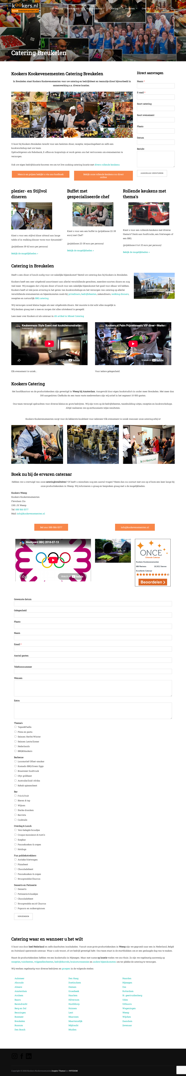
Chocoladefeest (25, 869)
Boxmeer (19, 1016)
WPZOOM (73, 1070)
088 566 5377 (21, 509)
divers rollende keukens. (107, 164)
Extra (17, 700)
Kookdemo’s (73, 8)
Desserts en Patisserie (25, 885)
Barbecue (18, 757)
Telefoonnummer (23, 666)
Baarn (18, 999)
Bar (16, 791)
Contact (162, 8)
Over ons (146, 8)
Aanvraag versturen (152, 173)
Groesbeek (73, 991)
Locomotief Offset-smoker (31, 761)
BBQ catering (41, 298)
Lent (70, 1012)
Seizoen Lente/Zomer (28, 741)
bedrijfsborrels (61, 961)
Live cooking (56, 8)
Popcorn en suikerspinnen (31, 908)
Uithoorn (127, 1003)
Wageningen (129, 1008)
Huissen (72, 1008)
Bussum (19, 1025)
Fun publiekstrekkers (25, 855)
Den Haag (73, 978)
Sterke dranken (26, 810)
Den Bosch (20, 1029)
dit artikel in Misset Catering (69, 316)
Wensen (18, 678)
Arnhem (19, 995)
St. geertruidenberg (132, 995)
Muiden (72, 1029)
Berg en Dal (20, 1008)
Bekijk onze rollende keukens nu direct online (103, 176)
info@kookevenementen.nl (31, 513)
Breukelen (20, 1021)
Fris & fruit (23, 795)
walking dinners (120, 294)
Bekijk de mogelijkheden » (24, 253)
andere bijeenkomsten (104, 961)
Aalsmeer (19, 978)
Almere (18, 986)
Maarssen (73, 1016)
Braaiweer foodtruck (28, 770)
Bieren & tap (24, 800)
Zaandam (127, 1021)
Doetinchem (74, 982)
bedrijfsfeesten (89, 294)
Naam (141, 81)
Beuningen (20, 1012)
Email (18, 644)
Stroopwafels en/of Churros (32, 903)
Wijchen (126, 1016)
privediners (74, 294)
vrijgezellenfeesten (44, 961)
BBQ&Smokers (25, 751)
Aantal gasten (21, 655)
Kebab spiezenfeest (27, 785)
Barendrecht (21, 1003)
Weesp (125, 1012)
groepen (66, 968)
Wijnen (21, 805)
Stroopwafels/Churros (29, 878)
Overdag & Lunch (23, 826)
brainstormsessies (79, 961)
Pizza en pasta (25, 731)
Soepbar (22, 839)
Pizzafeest (23, 864)
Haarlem (72, 995)
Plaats (140, 126)
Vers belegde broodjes (29, 830)
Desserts (22, 889)
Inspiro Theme (58, 1070)
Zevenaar (127, 1025)
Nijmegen (127, 982)
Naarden (126, 978)
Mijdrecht (73, 1025)
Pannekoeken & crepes (29, 844)
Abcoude (19, 982)
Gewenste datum (22, 599)
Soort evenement (145, 115)
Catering (113, 8)
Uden (125, 999)
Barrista (22, 814)
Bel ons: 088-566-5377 (51, 527)
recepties (15, 961)
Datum (140, 137)
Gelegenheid (20, 610)
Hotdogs (22, 849)
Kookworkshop (94, 8)
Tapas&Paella (24, 726)
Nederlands (24, 746)
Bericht (140, 148)
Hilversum (73, 999)
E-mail (141, 92)
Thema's (18, 723)
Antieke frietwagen (28, 859)
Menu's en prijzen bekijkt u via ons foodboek (41, 174)
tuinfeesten (27, 961)
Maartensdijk (75, 1021)
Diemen (72, 986)
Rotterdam (127, 991)
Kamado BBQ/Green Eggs (31, 766)
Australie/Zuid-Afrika (29, 780)
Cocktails (22, 819)
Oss (124, 986)
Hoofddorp (74, 1003)
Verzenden (23, 916)
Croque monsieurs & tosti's (31, 834)
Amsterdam (21, 991)
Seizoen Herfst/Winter (29, 736)
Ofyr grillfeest (25, 775)
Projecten (130, 8)
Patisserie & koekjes (28, 893)
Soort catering (144, 103)
